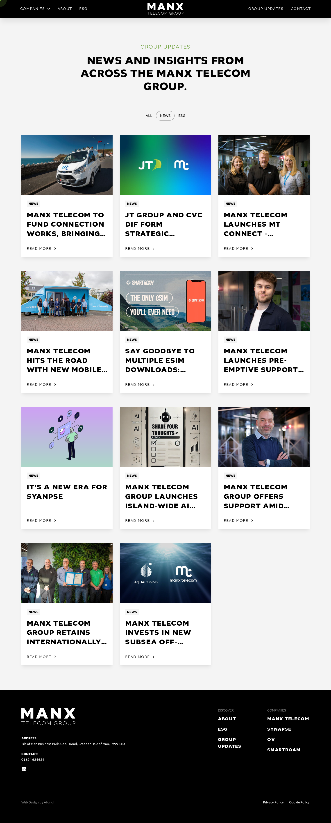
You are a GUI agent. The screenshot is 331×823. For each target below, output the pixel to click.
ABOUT (227, 719)
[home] (165, 9)
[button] (35, 8)
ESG (83, 9)
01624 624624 (32, 760)
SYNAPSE (279, 729)
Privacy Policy (273, 802)
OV (271, 739)
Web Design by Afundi (37, 802)
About (65, 9)
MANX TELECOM (288, 719)
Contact (301, 9)
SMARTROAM (284, 750)
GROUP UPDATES (266, 9)
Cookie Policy (299, 802)
